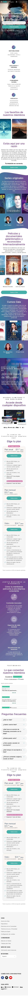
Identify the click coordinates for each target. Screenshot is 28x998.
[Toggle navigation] (1, 1)
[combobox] (9, 956)
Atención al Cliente (6, 941)
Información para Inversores (8, 950)
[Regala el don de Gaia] (16, 2)
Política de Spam (5, 931)
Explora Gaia (14, 292)
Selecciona (14, 498)
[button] (14, 720)
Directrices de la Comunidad (8, 926)
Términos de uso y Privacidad (9, 929)
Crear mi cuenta (14, 26)
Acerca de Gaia (5, 921)
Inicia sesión (23, 1)
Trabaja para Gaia (6, 943)
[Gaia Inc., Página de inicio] (5, 2)
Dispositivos (4, 923)
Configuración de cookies (8, 934)
